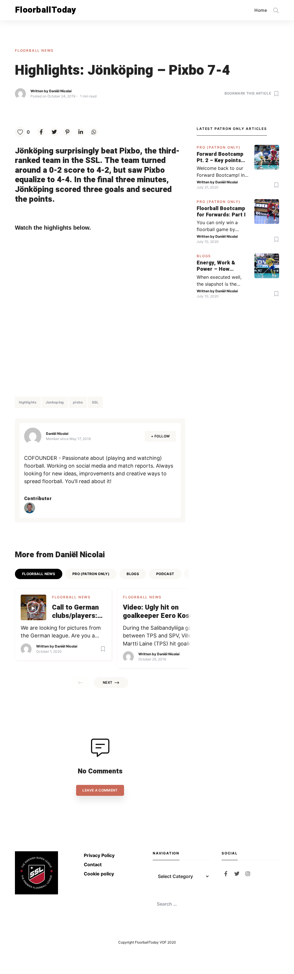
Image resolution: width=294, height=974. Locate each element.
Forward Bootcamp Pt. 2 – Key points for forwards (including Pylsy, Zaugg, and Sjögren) (222, 157)
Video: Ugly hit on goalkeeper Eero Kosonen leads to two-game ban (164, 612)
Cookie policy (99, 874)
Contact (93, 864)
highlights (28, 402)
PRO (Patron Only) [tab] (90, 574)
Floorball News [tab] (38, 574)
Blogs (204, 256)
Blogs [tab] (133, 574)
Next (107, 682)
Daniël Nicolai (60, 91)
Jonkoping (55, 402)
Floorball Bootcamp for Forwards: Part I (221, 211)
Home (260, 10)
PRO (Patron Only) (219, 147)
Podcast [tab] (165, 574)
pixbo (78, 402)
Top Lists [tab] (201, 574)
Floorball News (34, 50)
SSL (95, 402)
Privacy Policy (99, 855)
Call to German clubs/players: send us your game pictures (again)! (75, 612)
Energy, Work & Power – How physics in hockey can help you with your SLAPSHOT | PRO (219, 266)
